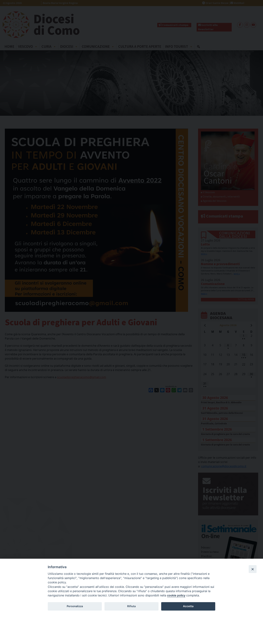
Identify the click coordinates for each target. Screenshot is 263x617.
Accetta (188, 606)
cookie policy (176, 595)
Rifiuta (131, 606)
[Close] (253, 569)
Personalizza (75, 606)
